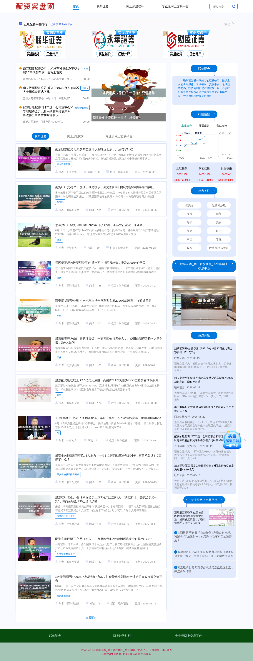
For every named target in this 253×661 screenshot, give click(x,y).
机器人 (85, 87)
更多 (228, 24)
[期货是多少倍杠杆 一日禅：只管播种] (128, 92)
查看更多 (91, 617)
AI (58, 432)
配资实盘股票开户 (66, 553)
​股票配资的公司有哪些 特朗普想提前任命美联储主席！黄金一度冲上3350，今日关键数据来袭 (204, 554)
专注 (219, 239)
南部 (219, 214)
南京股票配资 (63, 164)
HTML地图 (166, 650)
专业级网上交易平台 (175, 6)
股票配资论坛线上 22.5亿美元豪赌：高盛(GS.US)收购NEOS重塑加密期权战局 (106, 380)
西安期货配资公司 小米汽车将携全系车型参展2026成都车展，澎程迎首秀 (51, 70)
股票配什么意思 (219, 248)
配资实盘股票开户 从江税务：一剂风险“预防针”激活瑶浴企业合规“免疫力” (103, 539)
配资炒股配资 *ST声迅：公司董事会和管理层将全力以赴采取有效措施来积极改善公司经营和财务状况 (48, 111)
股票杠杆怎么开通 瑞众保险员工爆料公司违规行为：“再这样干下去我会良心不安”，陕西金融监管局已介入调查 (106, 499)
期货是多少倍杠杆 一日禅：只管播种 (117, 117)
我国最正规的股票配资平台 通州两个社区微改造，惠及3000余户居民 (100, 262)
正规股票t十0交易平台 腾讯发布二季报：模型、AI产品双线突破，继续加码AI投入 (108, 418)
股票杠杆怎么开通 (66, 515)
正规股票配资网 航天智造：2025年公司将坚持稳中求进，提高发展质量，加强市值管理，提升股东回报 (190, 517)
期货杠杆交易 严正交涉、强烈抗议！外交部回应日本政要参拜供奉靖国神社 (104, 187)
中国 (189, 239)
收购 (189, 248)
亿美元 (189, 205)
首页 (76, 6)
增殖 (189, 214)
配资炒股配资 (81, 107)
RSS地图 (154, 650)
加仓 (189, 231)
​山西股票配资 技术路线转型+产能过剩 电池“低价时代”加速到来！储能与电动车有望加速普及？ (203, 536)
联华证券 (103, 6)
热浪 (189, 222)
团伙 (59, 357)
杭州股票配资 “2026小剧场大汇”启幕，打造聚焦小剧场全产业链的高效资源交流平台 (108, 578)
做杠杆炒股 (219, 205)
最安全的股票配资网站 (68, 474)
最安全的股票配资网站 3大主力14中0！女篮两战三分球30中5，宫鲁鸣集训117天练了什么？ (108, 457)
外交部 (60, 202)
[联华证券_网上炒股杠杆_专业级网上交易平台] (35, 6)
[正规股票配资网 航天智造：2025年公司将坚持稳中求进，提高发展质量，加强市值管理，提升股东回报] (221, 517)
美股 (219, 222)
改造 (59, 277)
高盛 (59, 394)
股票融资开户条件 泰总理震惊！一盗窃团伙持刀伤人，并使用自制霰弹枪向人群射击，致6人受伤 (109, 340)
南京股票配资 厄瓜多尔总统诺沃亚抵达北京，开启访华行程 (94, 149)
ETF (218, 231)
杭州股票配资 (63, 595)
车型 (86, 68)
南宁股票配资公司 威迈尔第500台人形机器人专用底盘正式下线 (51, 90)
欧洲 (59, 239)
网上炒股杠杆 (135, 6)
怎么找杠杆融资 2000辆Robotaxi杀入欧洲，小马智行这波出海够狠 (99, 225)
